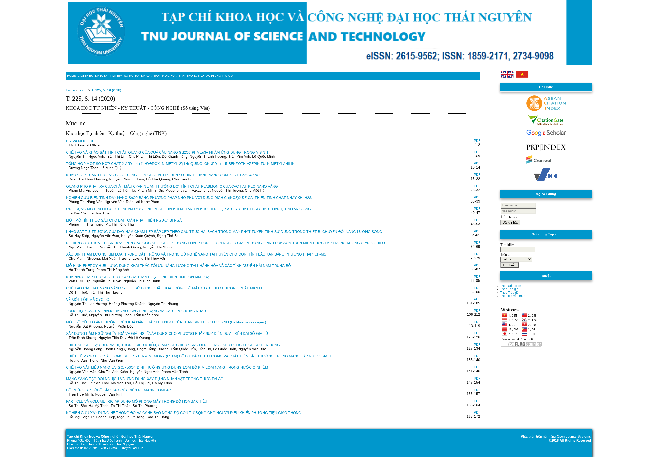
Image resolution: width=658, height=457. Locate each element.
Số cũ (83, 90)
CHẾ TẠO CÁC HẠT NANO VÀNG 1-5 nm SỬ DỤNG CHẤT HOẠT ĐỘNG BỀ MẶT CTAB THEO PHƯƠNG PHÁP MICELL (164, 288)
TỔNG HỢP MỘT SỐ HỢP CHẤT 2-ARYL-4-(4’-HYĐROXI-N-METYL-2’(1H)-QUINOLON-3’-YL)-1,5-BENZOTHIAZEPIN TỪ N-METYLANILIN (180, 164)
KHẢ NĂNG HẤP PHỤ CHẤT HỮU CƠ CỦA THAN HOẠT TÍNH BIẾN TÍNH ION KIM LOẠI (138, 277)
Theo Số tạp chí (511, 285)
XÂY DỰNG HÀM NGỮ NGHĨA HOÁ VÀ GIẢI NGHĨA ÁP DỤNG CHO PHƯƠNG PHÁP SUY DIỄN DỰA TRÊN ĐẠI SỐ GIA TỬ (167, 333)
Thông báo (195, 75)
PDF (477, 141)
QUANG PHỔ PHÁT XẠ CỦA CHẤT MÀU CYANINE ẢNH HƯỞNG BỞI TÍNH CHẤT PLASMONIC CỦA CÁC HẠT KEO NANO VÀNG (172, 186)
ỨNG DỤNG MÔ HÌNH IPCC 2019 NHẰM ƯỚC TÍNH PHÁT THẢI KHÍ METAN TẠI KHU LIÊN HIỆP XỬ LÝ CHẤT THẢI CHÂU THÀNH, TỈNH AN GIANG (188, 209)
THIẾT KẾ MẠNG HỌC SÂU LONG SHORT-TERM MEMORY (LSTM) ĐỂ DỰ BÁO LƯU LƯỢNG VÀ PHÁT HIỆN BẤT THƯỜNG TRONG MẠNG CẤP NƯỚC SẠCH (198, 356)
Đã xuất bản (150, 75)
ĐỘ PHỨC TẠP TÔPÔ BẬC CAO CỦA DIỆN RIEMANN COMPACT (119, 390)
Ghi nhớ (513, 217)
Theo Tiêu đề (509, 292)
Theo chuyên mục (512, 295)
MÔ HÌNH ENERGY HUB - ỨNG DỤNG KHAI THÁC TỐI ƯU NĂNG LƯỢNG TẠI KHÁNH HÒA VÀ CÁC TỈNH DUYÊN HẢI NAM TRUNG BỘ (178, 265)
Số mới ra (131, 75)
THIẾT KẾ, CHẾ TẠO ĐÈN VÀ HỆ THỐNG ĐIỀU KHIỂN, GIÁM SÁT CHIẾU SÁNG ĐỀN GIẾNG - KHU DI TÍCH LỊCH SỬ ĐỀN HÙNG (173, 345)
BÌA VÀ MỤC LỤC (80, 141)
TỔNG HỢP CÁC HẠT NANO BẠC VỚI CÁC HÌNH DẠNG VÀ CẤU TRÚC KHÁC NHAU (136, 311)
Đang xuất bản (173, 75)
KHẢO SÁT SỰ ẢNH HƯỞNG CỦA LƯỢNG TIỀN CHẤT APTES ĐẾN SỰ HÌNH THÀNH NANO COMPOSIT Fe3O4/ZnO (163, 175)
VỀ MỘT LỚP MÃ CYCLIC (87, 299)
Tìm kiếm (116, 75)
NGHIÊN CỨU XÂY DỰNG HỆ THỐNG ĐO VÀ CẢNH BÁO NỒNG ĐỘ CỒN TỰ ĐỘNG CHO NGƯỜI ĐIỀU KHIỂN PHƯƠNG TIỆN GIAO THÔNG (183, 413)
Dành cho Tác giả (219, 75)
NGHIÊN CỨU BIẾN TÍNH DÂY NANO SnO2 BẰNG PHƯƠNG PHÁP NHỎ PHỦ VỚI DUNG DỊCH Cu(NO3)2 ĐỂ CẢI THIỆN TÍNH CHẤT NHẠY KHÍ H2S (189, 198)
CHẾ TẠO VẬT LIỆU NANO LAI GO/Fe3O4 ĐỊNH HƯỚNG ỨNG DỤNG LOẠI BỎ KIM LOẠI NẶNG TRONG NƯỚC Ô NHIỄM (167, 367)
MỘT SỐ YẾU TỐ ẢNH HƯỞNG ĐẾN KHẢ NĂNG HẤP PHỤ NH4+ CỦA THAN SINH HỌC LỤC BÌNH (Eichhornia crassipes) (166, 322)
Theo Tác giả (509, 289)
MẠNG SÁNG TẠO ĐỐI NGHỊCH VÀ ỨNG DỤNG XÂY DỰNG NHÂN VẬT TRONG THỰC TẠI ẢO (144, 379)
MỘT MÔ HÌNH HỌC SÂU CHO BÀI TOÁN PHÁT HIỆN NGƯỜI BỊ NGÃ (124, 220)
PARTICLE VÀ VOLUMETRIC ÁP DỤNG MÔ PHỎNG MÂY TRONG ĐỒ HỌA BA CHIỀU (136, 401)
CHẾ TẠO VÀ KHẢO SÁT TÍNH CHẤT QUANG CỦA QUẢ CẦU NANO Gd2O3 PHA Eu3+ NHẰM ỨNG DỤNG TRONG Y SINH (167, 152)
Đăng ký (101, 75)
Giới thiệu (85, 75)
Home (71, 75)
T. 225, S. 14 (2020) (106, 90)
